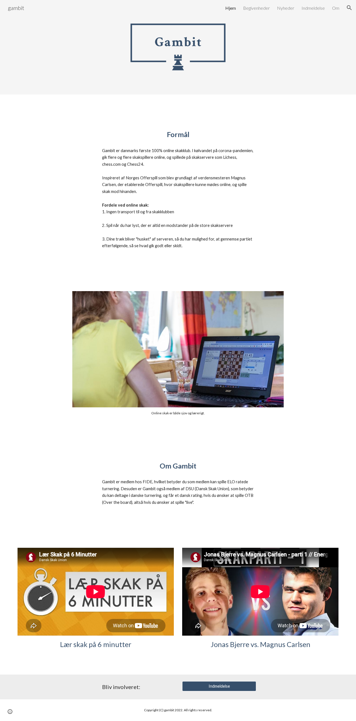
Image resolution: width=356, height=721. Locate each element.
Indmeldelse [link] (313, 8)
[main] (178, 134)
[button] (349, 7)
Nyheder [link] (285, 8)
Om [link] (335, 8)
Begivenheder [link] (256, 8)
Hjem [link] (230, 8)
